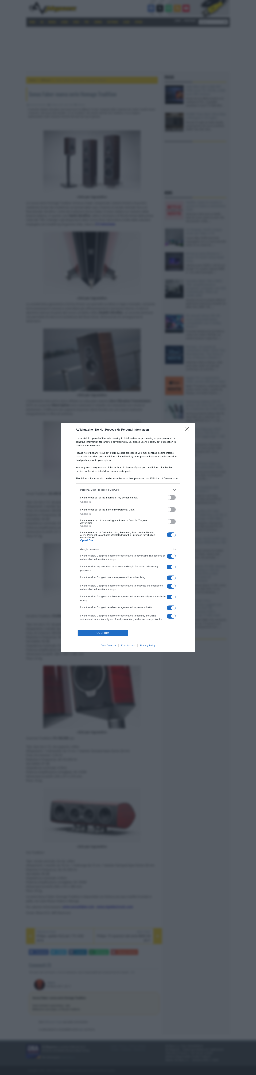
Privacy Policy (147, 645)
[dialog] (128, 537)
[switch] (171, 497)
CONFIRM (102, 633)
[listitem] (128, 490)
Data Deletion (108, 645)
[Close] (188, 430)
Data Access (128, 645)
